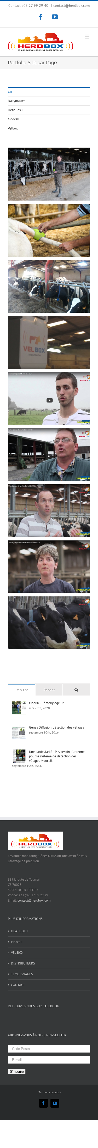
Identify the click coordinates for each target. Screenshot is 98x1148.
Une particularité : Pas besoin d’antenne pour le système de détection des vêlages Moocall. (57, 756)
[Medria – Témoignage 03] (19, 703)
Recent (49, 690)
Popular (21, 690)
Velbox (13, 128)
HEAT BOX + (19, 931)
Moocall (13, 119)
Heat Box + (16, 110)
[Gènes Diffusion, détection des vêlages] (19, 727)
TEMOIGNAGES (22, 974)
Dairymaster (16, 101)
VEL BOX (17, 952)
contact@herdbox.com (71, 5)
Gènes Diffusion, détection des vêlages (56, 727)
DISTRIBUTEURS (23, 963)
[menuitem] (49, 91)
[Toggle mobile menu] (87, 36)
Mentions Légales (49, 1092)
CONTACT (18, 985)
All (10, 92)
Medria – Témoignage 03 (46, 703)
